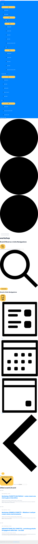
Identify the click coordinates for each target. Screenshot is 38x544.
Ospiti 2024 (8, 65)
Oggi (0, 475)
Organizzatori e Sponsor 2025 (11, 43)
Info (2, 100)
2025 (6, 20)
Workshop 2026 (6, 88)
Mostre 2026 (5, 96)
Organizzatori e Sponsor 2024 (11, 69)
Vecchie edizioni (6, 14)
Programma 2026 (3, 73)
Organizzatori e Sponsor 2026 (8, 110)
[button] (4, 4)
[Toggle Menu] (8, 7)
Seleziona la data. (16, 484)
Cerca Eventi (3, 288)
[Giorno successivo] (2, 473)
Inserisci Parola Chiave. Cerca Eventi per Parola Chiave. (7, 249)
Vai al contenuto (2, 0)
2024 (6, 47)
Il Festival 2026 (6, 10)
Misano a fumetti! (6, 92)
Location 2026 (6, 106)
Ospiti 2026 (5, 84)
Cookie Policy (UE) (6, 114)
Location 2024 (9, 57)
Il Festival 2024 (9, 53)
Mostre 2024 (8, 61)
